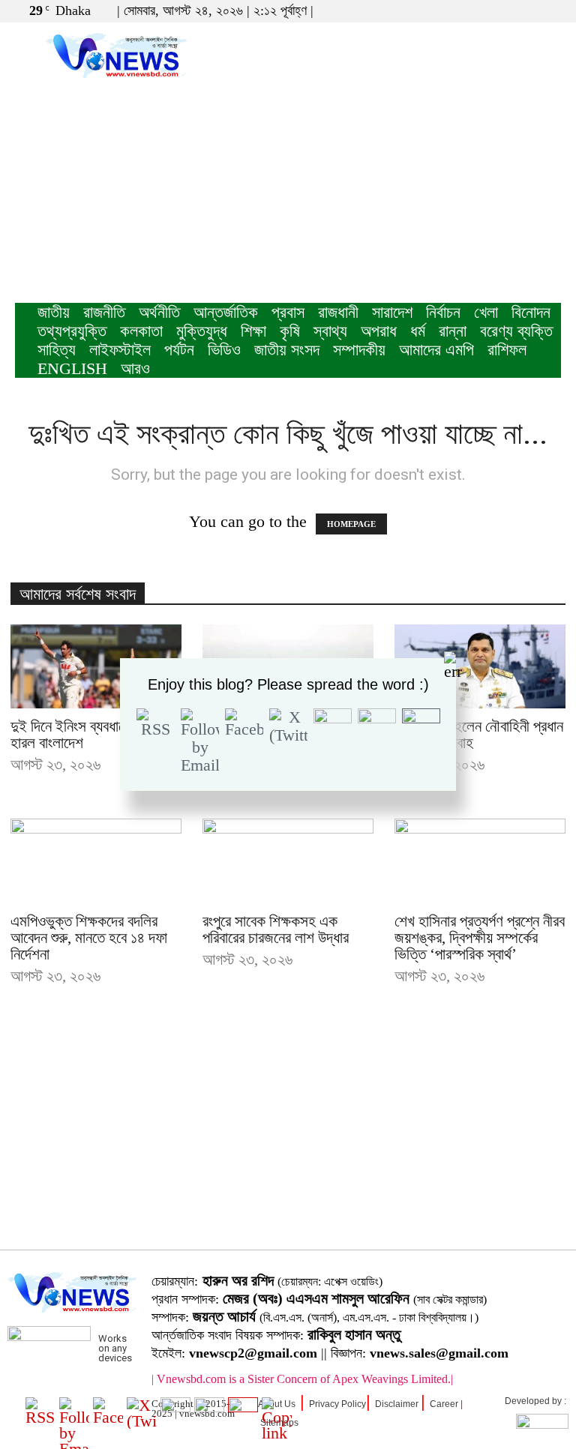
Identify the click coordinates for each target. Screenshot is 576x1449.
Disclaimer (396, 1404)
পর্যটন (179, 349)
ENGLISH (72, 368)
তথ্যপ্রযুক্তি (72, 331)
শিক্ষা (253, 331)
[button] (477, 10)
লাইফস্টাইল (120, 349)
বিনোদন (531, 312)
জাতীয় (54, 312)
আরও (135, 368)
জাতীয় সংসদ (287, 349)
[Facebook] (500, 10)
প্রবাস (288, 312)
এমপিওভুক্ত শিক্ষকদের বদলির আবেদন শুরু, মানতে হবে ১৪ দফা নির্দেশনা (88, 937)
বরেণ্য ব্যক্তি (516, 331)
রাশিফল (507, 349)
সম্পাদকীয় (359, 349)
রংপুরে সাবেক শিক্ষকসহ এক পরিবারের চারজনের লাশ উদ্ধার (275, 929)
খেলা (486, 312)
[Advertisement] (288, 190)
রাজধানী (338, 312)
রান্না (452, 331)
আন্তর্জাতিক (226, 312)
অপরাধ (379, 331)
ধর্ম (417, 331)
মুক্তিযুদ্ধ (201, 331)
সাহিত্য (57, 349)
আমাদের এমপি (436, 349)
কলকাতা (141, 331)
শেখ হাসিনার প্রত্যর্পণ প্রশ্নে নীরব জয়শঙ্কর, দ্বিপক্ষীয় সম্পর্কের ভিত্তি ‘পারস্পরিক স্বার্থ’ (479, 937)
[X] (525, 10)
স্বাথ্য (330, 331)
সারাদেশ (392, 312)
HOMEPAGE (351, 523)
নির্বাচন (443, 312)
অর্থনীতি (159, 312)
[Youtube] (549, 10)
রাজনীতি (104, 312)
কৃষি (290, 331)
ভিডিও (224, 349)
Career (444, 1404)
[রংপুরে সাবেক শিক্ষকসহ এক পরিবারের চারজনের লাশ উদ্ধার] (288, 861)
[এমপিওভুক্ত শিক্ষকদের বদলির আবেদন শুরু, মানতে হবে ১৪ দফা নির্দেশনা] (96, 861)
